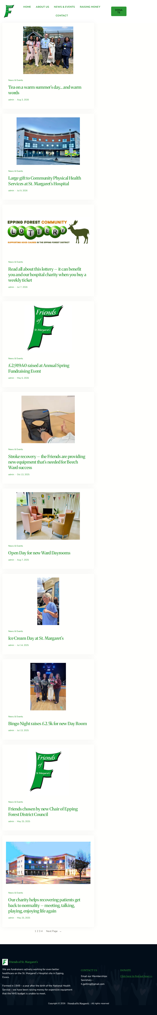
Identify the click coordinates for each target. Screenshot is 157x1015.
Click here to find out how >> (136, 976)
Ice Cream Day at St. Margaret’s (35, 638)
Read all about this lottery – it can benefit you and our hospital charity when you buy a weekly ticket (47, 274)
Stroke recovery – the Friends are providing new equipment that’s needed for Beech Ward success (46, 462)
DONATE (119, 11)
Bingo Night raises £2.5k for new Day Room (47, 723)
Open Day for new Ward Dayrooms (39, 553)
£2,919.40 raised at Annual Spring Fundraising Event (38, 368)
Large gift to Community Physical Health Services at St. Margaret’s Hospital (44, 180)
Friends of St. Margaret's (23, 962)
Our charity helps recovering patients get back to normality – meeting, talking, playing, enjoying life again (44, 905)
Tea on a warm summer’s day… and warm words (44, 89)
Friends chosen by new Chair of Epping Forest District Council (43, 811)
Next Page (54, 931)
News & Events (15, 80)
